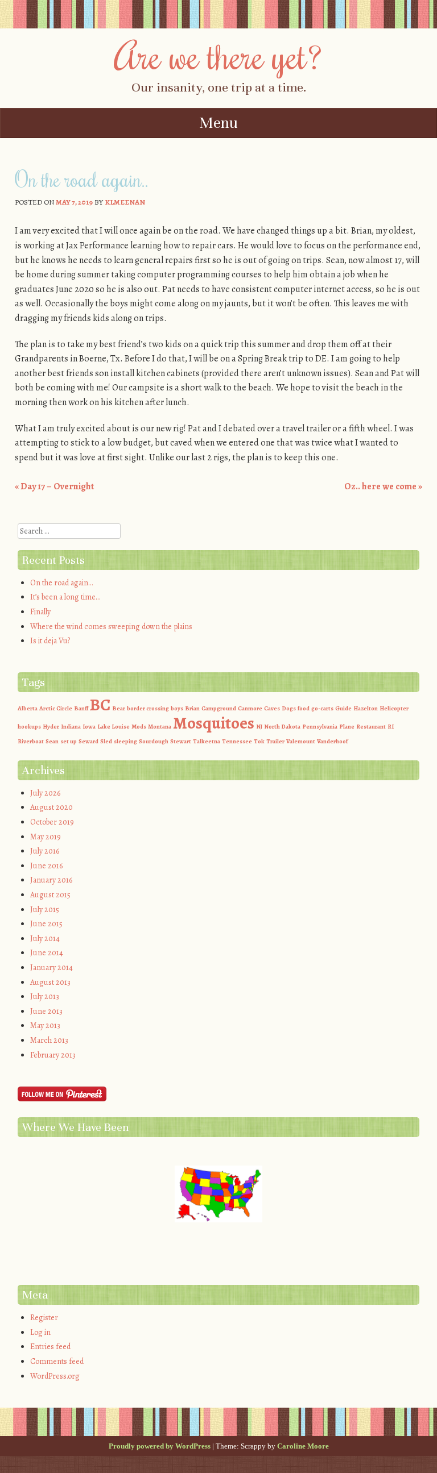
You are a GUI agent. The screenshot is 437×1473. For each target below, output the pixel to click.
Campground (218, 708)
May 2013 (45, 1025)
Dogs (289, 708)
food (304, 708)
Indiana (71, 726)
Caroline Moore (303, 1446)
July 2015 (44, 909)
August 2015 (50, 894)
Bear (118, 708)
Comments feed (57, 1361)
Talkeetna (206, 741)
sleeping (125, 741)
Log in (40, 1332)
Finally (40, 611)
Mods (138, 726)
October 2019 (52, 822)
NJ (259, 726)
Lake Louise (113, 726)
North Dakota (282, 726)
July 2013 (44, 996)
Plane (346, 726)
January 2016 (51, 880)
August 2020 (51, 807)
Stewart (180, 741)
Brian (192, 708)
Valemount (300, 741)
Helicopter (394, 708)
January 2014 (51, 967)
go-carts (322, 708)
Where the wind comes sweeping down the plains (111, 626)
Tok (259, 741)
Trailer (275, 741)
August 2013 (50, 982)
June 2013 (46, 1011)
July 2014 (45, 938)
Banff (81, 708)
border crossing (148, 708)
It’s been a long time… (65, 597)
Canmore (250, 708)
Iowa (89, 726)
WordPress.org (55, 1376)
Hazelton (365, 708)
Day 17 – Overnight (55, 486)
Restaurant (371, 726)
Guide (343, 708)
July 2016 (44, 851)
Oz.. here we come (383, 486)
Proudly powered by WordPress (160, 1446)
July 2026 (45, 793)
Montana (159, 726)
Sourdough (153, 741)
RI (390, 726)
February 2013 (53, 1055)
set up (68, 741)
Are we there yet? (218, 55)
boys (177, 708)
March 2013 (49, 1040)
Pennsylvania (319, 726)
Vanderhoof (332, 741)
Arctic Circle (55, 708)
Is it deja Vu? (50, 640)
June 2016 (46, 865)
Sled (106, 741)
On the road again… (61, 582)
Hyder (51, 726)
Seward (88, 741)
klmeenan (125, 202)
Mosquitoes (213, 722)
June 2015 (46, 923)
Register (44, 1317)
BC (100, 704)
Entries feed (50, 1346)
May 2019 (45, 836)
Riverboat (31, 741)
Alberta (28, 708)
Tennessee (237, 741)
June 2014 (46, 952)
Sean (52, 741)
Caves (272, 708)
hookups (29, 726)
